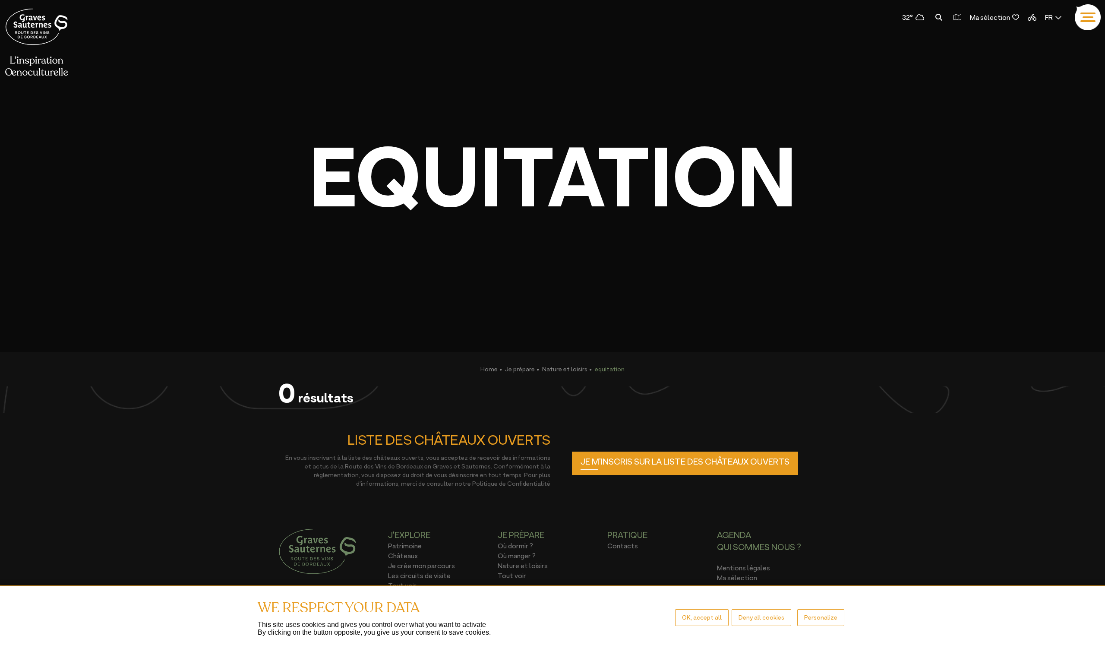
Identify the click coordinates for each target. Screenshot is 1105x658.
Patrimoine (405, 545)
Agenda (734, 535)
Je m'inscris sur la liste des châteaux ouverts (685, 461)
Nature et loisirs (564, 369)
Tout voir (512, 575)
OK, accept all (702, 617)
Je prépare (520, 369)
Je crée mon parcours (421, 565)
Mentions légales (743, 567)
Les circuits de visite (419, 575)
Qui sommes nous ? (759, 547)
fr (1049, 17)
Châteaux (403, 555)
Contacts (622, 545)
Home (489, 369)
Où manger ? (517, 555)
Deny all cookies (761, 617)
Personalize (820, 617)
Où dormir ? (515, 545)
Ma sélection (990, 17)
